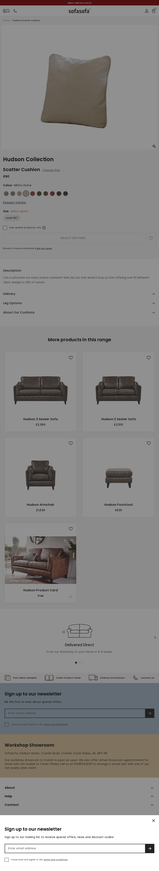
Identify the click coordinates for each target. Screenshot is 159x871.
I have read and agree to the (39, 859)
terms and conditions (56, 859)
